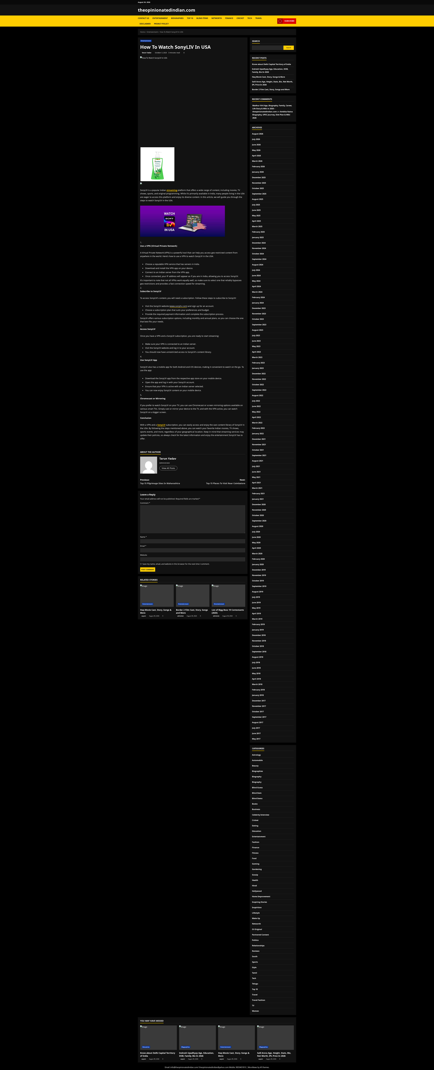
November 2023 (259, 313)
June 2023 (256, 341)
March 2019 (257, 619)
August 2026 (257, 134)
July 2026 (256, 139)
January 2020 (258, 564)
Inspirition (257, 907)
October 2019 (258, 580)
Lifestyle (256, 913)
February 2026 (258, 166)
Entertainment (160, 18)
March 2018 (257, 684)
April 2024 (256, 286)
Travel (258, 18)
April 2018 (256, 679)
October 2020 (258, 515)
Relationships (258, 945)
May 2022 (256, 412)
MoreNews (252, 1067)
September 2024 (259, 259)
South (254, 956)
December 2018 (259, 635)
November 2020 (259, 510)
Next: (225, 481)
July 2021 (256, 466)
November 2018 (259, 641)
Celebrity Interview (260, 815)
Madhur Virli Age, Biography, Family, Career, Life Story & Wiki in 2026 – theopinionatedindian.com (272, 108)
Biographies (177, 18)
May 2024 (256, 281)
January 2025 (258, 237)
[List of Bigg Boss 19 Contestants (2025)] (228, 596)
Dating (255, 825)
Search (256, 41)
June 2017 (256, 733)
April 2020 (256, 548)
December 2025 (259, 177)
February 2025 (258, 232)
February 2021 (258, 493)
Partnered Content (260, 934)
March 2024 (257, 292)
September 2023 (259, 324)
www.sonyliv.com (178, 306)
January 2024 (258, 303)
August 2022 (257, 395)
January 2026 (258, 172)
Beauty (255, 765)
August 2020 (257, 526)
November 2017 (259, 706)
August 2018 (257, 657)
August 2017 (257, 722)
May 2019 (256, 608)
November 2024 (259, 248)
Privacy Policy (161, 24)
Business (256, 809)
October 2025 (258, 188)
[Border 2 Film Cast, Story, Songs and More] (193, 596)
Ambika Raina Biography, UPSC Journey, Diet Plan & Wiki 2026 (272, 114)
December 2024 (259, 243)
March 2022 (257, 422)
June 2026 (256, 144)
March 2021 (257, 488)
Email (143, 546)
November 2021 (259, 444)
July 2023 (256, 335)
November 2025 (259, 183)
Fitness (255, 853)
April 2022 (256, 417)
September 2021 (259, 455)
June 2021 (256, 472)
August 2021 (257, 461)
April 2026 (256, 155)
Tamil (254, 973)
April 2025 (256, 221)
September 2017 (259, 717)
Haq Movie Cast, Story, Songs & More (268, 77)
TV (253, 1005)
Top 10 (190, 18)
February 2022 (258, 428)
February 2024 (258, 297)
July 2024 (256, 270)
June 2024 (256, 275)
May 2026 (256, 150)
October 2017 (258, 711)
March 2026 (257, 161)
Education (256, 831)
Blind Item (257, 793)
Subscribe (289, 21)
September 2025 (259, 194)
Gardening (257, 869)
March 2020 (257, 553)
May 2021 (256, 477)
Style (254, 967)
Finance (229, 18)
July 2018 (256, 662)
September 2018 (259, 651)
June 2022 (256, 406)
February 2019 (258, 624)
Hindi (254, 885)
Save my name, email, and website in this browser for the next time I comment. (176, 564)
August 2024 (257, 264)
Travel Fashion (258, 1000)
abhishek (180, 616)
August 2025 (257, 199)
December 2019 (259, 570)
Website (143, 555)
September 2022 (259, 390)
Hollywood (257, 891)
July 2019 (256, 597)
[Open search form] (275, 21)
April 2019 (256, 613)
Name (143, 537)
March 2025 (257, 226)
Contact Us (143, 18)
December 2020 (259, 504)
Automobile (257, 760)
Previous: (160, 481)
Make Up (256, 918)
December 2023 (259, 308)
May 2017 (256, 739)
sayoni (144, 616)
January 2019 (258, 630)
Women (255, 1011)
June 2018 (256, 668)
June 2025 (256, 210)
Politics (255, 940)
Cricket (240, 18)
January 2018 (258, 695)
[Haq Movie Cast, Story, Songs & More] (157, 596)
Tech (249, 18)
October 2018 (258, 646)
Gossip (255, 875)
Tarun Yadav (146, 53)
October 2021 (258, 450)
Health (255, 880)
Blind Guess (257, 787)
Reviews (255, 951)
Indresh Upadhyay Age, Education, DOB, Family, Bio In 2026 (196, 1054)
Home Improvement (261, 896)
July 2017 (256, 728)
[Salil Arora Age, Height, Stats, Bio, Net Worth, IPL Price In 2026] (275, 1037)
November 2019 (259, 575)
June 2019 (256, 602)
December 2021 (259, 439)
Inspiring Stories (259, 902)
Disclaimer (145, 24)
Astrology (256, 755)
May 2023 (256, 346)
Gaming (255, 864)
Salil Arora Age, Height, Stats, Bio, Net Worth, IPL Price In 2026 (274, 1054)
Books (255, 804)
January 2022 (258, 433)
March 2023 (257, 357)
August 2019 (257, 591)
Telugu (255, 983)
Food (254, 858)
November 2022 (259, 379)
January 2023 (258, 368)
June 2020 (256, 537)
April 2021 (256, 482)
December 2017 (259, 700)
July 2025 (256, 204)
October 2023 (258, 319)
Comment (145, 503)
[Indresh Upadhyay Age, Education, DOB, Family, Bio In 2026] (197, 1037)
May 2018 (256, 673)
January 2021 (258, 499)
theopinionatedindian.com (166, 10)
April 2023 (256, 352)
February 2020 (258, 559)
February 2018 (258, 689)
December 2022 (259, 373)
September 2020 (259, 521)
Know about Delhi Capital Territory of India (271, 64)
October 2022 (258, 384)
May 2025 (256, 215)
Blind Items (202, 18)
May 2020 (256, 542)
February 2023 (258, 362)
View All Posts (168, 468)
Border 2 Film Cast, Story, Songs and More (271, 89)
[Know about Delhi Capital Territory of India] (158, 1037)
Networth (216, 18)
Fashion (255, 842)
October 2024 (258, 253)
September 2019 (259, 586)
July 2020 (256, 531)
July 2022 (256, 401)
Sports (255, 962)
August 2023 (257, 330)
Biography (256, 776)
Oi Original (257, 929)
